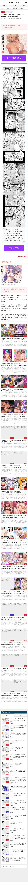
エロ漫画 (2, 11)
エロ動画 (23, 5)
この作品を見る (14, 58)
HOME (4, 5)
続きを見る (14, 248)
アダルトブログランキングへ (7, 866)
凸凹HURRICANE (10, 11)
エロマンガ (14, 5)
